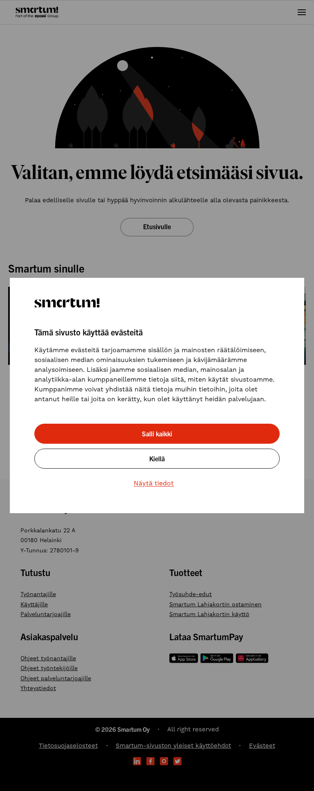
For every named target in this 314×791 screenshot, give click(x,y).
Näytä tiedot (154, 483)
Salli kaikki (157, 433)
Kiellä (157, 458)
